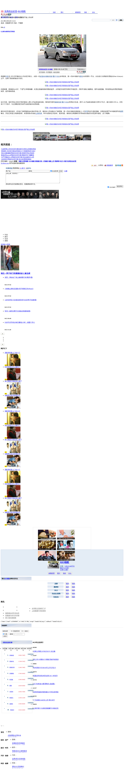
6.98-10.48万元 (70, 566)
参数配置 (78, 12)
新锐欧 (37, 161)
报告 (23, 759)
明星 (13, 751)
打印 (11, 31)
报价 (85, 12)
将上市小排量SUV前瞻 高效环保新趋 (46, 659)
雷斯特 (11, 703)
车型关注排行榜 (7, 642)
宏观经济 (15, 743)
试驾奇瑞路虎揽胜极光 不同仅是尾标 (46, 692)
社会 (19, 735)
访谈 (20, 759)
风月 (17, 751)
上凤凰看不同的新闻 (39, 611)
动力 (61, 161)
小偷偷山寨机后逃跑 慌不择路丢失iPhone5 (19, 288)
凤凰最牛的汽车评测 (12, 615)
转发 (13, 31)
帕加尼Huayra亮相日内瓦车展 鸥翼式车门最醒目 (17, 155)
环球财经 (22, 743)
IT (23, 766)
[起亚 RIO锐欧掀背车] (62, 82)
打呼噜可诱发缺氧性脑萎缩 (66, 559)
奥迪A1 (11, 697)
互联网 (20, 766)
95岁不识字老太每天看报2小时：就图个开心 (20, 322)
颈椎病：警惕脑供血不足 (66, 549)
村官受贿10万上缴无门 (12, 367)
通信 (13, 766)
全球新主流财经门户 (39, 608)
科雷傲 (11, 679)
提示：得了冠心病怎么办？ (66, 538)
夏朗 (10, 685)
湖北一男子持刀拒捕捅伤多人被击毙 (15, 273)
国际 (12, 735)
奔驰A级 (11, 655)
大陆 (9, 735)
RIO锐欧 (22, 11)
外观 (65, 161)
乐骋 (56, 583)
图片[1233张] (64, 568)
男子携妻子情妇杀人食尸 (13, 381)
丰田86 (11, 691)
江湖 (20, 751)
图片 (62, 12)
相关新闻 (56, 72)
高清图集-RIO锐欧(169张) (41, 133)
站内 (113, 20)
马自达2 (56, 597)
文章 (70, 12)
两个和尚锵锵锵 (10, 618)
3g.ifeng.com (5, 163)
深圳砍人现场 (5, 244)
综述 (54, 12)
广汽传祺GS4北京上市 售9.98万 (44, 700)
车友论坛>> (81, 69)
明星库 (24, 751)
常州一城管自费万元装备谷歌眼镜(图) (17, 311)
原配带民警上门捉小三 (12, 353)
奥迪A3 (12, 710)
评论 (17, 759)
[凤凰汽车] (81, 73)
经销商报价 (31, 654)
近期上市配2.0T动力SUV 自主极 (44, 651)
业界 (13, 759)
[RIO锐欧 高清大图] (37, 138)
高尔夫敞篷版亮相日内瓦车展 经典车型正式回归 (17, 153)
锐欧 (20, 161)
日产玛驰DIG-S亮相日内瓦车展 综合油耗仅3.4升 (17, 157)
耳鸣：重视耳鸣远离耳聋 (47, 559)
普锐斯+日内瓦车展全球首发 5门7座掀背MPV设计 (18, 151)
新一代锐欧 (44, 161)
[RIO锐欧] (62, 66)
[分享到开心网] (122, 165)
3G (16, 766)
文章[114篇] (64, 570)
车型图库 (49, 72)
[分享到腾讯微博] (120, 165)
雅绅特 (57, 161)
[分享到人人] (118, 165)
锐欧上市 (51, 161)
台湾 (16, 735)
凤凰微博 (109, 165)
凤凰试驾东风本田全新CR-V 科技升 (45, 676)
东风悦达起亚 (10, 11)
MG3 (56, 590)
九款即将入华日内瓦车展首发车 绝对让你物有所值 (18, 149)
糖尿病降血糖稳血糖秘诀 (47, 538)
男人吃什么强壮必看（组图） (47, 549)
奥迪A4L (11, 661)
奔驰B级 (11, 673)
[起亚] (2, 11)
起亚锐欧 (25, 161)
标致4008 (12, 667)
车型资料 (42, 72)
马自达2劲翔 (56, 593)
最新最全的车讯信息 (12, 613)
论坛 (93, 12)
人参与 (3, 31)
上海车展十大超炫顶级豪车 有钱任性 (46, 708)
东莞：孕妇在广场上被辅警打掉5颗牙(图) (19, 277)
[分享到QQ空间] (116, 165)
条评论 (7, 31)
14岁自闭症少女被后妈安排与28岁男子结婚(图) (21, 300)
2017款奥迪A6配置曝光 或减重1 (44, 684)
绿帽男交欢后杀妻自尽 (12, 395)
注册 (65, 171)
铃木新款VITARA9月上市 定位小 (44, 667)
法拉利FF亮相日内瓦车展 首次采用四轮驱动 (16, 159)
